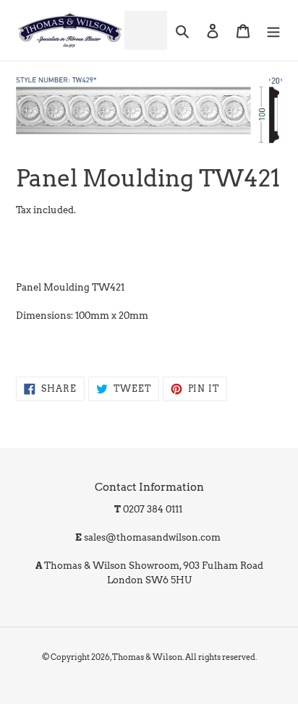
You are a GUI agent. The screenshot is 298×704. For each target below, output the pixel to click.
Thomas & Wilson (147, 657)
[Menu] (273, 30)
